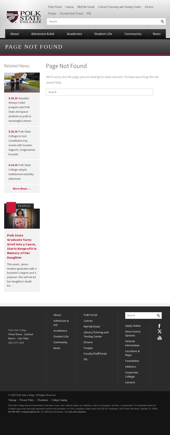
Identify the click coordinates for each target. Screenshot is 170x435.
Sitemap (12, 400)
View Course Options (133, 333)
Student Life (103, 34)
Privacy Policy (27, 400)
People (52, 13)
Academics (74, 34)
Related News (16, 66)
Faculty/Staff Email (71, 13)
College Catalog (59, 400)
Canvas (69, 6)
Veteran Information (132, 343)
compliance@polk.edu (30, 412)
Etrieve (149, 6)
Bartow (12, 338)
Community (133, 34)
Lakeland (28, 334)
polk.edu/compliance (77, 412)
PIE (89, 13)
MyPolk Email (86, 6)
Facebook (160, 326)
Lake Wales (23, 338)
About (14, 34)
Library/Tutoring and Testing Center (119, 6)
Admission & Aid (42, 34)
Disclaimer (43, 400)
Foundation (132, 361)
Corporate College (131, 374)
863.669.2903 (14, 412)
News (157, 34)
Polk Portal (55, 6)
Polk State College (23, 17)
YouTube (160, 337)
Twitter (160, 331)
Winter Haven (15, 334)
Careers (130, 382)
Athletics (130, 366)
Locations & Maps (132, 353)
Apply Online (133, 325)
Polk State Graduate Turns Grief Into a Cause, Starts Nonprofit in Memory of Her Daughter (21, 246)
